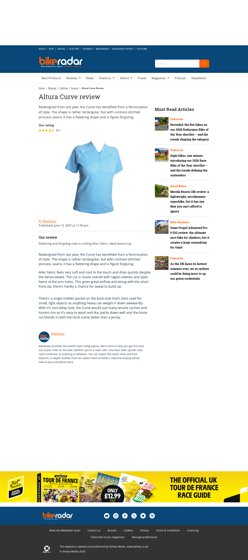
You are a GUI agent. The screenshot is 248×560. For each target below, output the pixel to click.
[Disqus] (98, 421)
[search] (204, 64)
